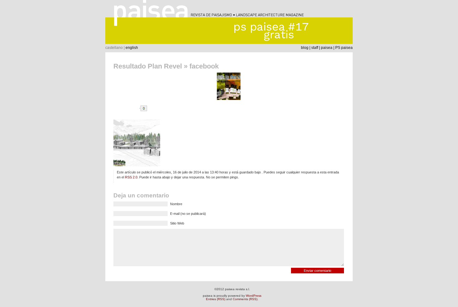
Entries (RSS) (215, 299)
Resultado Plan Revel (147, 66)
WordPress (253, 295)
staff (314, 47)
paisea (326, 47)
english (132, 47)
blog (304, 47)
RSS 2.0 (131, 177)
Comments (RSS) (245, 299)
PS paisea (344, 47)
